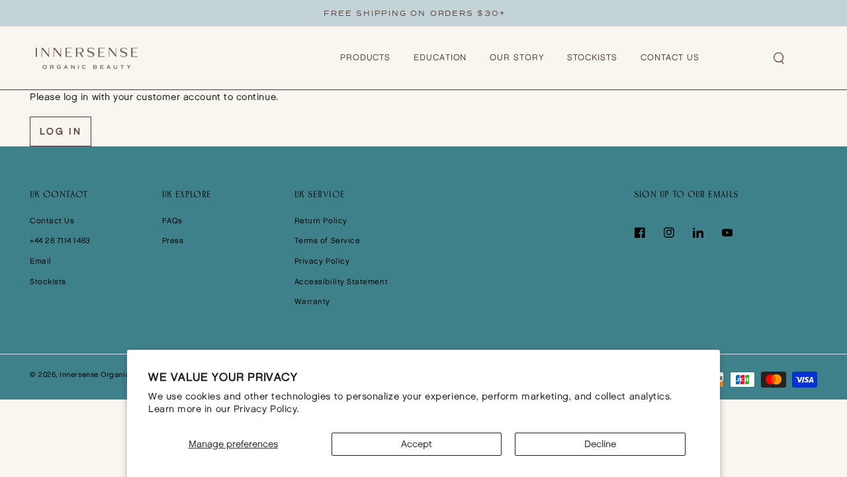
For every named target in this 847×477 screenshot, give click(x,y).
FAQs (172, 221)
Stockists (48, 282)
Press (173, 240)
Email (41, 261)
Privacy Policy (322, 261)
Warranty (312, 301)
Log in (61, 131)
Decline (600, 444)
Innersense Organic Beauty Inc (114, 375)
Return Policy (320, 221)
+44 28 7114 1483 (60, 240)
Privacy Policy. (267, 409)
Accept (416, 444)
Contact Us (52, 221)
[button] (779, 58)
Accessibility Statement (341, 282)
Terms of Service (327, 240)
